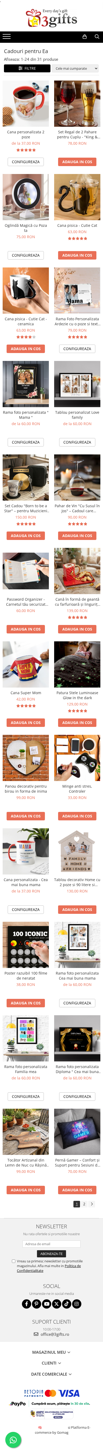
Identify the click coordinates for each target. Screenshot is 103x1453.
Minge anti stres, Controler (77, 789)
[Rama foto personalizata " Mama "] (26, 384)
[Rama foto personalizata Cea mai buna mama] (77, 945)
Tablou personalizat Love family (77, 415)
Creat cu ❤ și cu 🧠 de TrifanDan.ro (40, 1427)
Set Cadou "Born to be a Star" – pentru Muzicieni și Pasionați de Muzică (25, 508)
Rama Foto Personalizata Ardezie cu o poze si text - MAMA (77, 321)
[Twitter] (56, 1304)
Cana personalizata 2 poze (25, 134)
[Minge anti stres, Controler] (77, 758)
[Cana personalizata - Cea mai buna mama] (26, 851)
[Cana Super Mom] (26, 664)
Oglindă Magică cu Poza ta (26, 228)
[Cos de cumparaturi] (84, 36)
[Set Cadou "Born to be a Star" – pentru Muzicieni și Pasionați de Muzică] (26, 477)
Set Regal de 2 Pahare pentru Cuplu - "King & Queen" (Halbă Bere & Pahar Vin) (77, 134)
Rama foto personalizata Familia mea (25, 1069)
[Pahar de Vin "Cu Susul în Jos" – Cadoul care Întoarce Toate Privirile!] (77, 477)
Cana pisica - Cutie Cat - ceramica (26, 321)
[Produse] (7, 38)
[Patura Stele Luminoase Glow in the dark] (77, 664)
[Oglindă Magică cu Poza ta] (26, 197)
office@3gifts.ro (54, 1334)
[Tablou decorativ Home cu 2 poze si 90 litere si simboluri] (77, 851)
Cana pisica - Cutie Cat (77, 225)
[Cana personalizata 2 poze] (26, 104)
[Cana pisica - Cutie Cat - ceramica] (26, 290)
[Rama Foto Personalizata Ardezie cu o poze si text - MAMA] (77, 290)
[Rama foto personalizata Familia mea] (26, 1038)
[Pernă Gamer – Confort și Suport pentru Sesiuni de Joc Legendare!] (77, 1132)
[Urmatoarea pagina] (91, 1204)
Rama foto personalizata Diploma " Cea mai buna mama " (77, 1069)
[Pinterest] (36, 1304)
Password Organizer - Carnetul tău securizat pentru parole (25, 602)
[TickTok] (66, 1304)
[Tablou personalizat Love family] (77, 384)
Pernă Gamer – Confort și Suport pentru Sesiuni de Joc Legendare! (77, 1163)
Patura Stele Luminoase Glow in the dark (77, 695)
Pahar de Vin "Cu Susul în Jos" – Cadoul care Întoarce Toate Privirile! (77, 508)
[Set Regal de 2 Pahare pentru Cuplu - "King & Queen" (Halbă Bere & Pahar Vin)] (77, 104)
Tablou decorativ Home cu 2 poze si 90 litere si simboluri (77, 882)
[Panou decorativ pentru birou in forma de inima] (26, 758)
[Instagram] (76, 1304)
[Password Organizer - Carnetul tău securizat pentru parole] (26, 571)
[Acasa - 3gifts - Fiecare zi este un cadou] (51, 18)
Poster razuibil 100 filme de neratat (25, 976)
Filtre (29, 68)
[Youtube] (46, 1304)
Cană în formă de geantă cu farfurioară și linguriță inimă (77, 602)
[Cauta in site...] (97, 36)
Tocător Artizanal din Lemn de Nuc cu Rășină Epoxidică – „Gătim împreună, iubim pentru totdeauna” (25, 1163)
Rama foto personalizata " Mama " (26, 415)
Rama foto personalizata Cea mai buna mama (77, 976)
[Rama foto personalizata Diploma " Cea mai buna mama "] (77, 1038)
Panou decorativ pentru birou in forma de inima (26, 789)
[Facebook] (26, 1304)
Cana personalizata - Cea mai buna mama (26, 882)
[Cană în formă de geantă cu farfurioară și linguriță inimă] (77, 571)
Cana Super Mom (26, 692)
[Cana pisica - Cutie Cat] (77, 197)
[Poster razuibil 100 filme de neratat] (26, 945)
